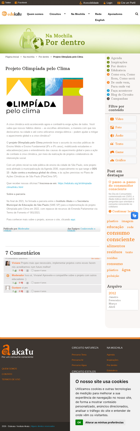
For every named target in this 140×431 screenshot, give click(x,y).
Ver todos (95, 258)
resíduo (112, 258)
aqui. (73, 219)
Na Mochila (78, 14)
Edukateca (118, 70)
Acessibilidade (91, 2)
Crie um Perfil (128, 2)
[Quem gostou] (27, 270)
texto (129, 252)
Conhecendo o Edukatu (81, 229)
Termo (134, 13)
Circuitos (55, 14)
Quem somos (35, 14)
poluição (113, 276)
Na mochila (28, 57)
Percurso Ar (77, 360)
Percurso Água (79, 365)
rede (130, 227)
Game (119, 152)
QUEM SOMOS (9, 369)
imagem (127, 221)
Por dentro (44, 57)
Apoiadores (115, 14)
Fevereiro (115, 300)
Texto (119, 144)
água (126, 269)
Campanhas (119, 98)
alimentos (116, 246)
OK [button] (79, 422)
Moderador (18, 275)
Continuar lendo (124, 211)
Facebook (22, 2)
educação (115, 226)
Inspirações (119, 62)
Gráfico (120, 160)
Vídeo (119, 119)
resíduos (114, 252)
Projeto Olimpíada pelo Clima (37, 68)
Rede (98, 14)
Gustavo (16, 287)
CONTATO (7, 374)
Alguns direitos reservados (43, 426)
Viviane (16, 263)
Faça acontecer (121, 90)
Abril (112, 306)
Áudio (119, 135)
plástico (112, 270)
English (100, 20)
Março (113, 303)
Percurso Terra (79, 354)
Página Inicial (12, 57)
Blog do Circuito (122, 94)
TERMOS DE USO (11, 379)
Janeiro (113, 297)
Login (109, 2)
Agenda (116, 58)
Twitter (8, 2)
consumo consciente (121, 236)
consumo (115, 263)
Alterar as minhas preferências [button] (104, 422)
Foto (118, 127)
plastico (112, 221)
